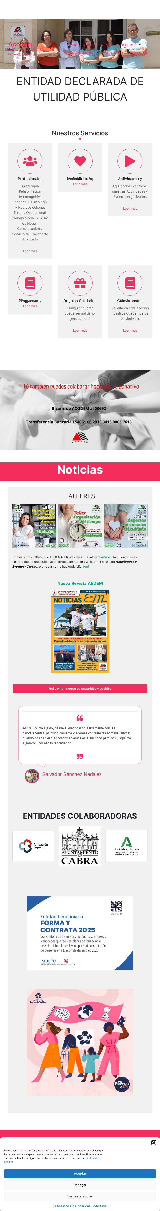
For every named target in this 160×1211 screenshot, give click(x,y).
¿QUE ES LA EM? (97, 45)
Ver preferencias (80, 1196)
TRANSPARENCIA (79, 53)
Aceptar (80, 1173)
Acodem (20, 44)
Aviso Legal (84, 1205)
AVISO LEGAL (139, 53)
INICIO (73, 45)
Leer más (30, 251)
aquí (85, 566)
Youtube (104, 557)
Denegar (80, 1185)
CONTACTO (113, 53)
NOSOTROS (127, 45)
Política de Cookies (64, 1205)
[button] (154, 1142)
